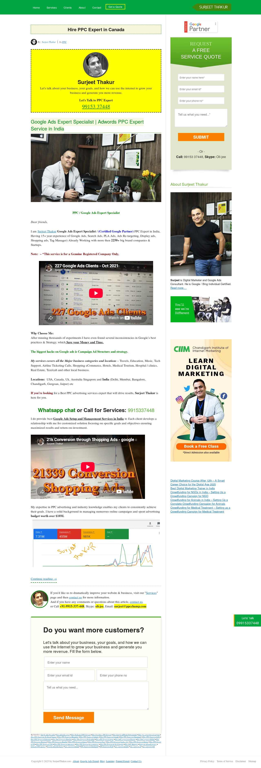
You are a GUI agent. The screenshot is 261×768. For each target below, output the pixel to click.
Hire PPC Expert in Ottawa (78, 742)
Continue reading (44, 579)
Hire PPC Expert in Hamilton (62, 739)
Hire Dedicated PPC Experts (81, 735)
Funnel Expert (122, 761)
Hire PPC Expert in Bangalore (68, 737)
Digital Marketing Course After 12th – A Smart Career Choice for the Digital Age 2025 (197, 482)
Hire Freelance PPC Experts (101, 735)
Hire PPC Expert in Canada (109, 737)
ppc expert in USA (149, 746)
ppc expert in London (122, 746)
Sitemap (252, 761)
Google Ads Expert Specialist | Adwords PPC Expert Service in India (87, 125)
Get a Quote (115, 6)
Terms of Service (225, 761)
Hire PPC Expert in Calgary (89, 737)
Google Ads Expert (89, 761)
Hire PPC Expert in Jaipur (105, 739)
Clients (68, 7)
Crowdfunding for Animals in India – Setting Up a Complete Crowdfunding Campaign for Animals (199, 502)
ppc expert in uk (135, 746)
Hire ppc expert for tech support (149, 735)
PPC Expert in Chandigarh (89, 746)
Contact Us (136, 761)
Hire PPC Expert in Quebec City (117, 742)
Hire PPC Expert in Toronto (139, 742)
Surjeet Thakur (212, 14)
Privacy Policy (207, 761)
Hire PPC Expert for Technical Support (44, 737)
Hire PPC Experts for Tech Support (111, 744)
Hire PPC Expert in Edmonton (41, 739)
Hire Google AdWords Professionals (125, 735)
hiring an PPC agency (38, 746)
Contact (96, 7)
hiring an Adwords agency (148, 744)
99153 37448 (96, 106)
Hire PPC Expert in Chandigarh (130, 737)
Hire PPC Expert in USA (44, 744)
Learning (110, 761)
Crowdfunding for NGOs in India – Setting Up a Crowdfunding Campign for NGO (198, 494)
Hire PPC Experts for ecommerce (87, 744)
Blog (102, 761)
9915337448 (141, 409)
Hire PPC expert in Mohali (146, 739)
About (82, 7)
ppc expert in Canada (72, 746)
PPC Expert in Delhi (106, 746)
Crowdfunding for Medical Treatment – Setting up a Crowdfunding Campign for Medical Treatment (200, 509)
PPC (64, 41)
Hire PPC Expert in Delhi (151, 737)
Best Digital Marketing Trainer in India (192, 488)
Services (52, 7)
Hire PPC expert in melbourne (125, 739)
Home (36, 7)
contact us (75, 597)
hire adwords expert (63, 735)
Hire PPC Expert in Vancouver (64, 744)
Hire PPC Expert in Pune (96, 742)
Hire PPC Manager (131, 744)
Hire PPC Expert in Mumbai (57, 742)
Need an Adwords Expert (55, 746)
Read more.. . (178, 288)
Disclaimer (241, 761)
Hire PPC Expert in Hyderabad (83, 739)
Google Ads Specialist (48, 735)
